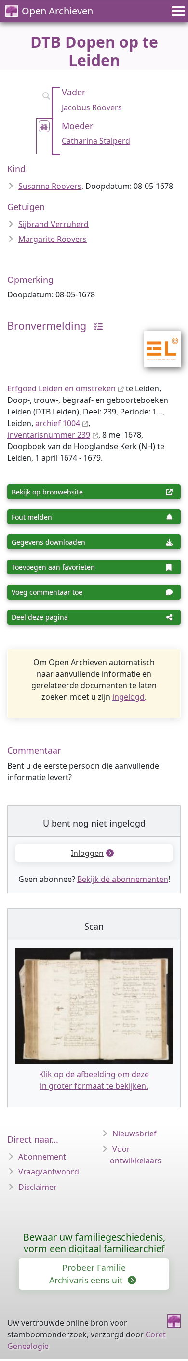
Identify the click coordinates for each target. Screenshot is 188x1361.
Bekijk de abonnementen (122, 879)
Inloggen (87, 853)
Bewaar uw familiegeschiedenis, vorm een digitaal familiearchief (94, 1242)
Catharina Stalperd (96, 140)
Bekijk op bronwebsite (47, 491)
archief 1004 (57, 423)
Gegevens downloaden (48, 542)
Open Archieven (57, 10)
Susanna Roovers (49, 186)
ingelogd (128, 697)
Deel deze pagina (40, 617)
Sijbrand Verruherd (53, 224)
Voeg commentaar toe (47, 592)
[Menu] (177, 11)
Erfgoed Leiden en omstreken (61, 388)
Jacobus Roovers (92, 107)
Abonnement (42, 1156)
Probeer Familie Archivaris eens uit (87, 1274)
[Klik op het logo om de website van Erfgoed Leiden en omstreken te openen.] (156, 342)
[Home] (174, 1321)
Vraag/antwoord (48, 1171)
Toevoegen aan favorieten (53, 567)
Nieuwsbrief (134, 1133)
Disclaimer (37, 1187)
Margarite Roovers (52, 239)
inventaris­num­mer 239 (48, 434)
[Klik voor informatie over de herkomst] (96, 326)
